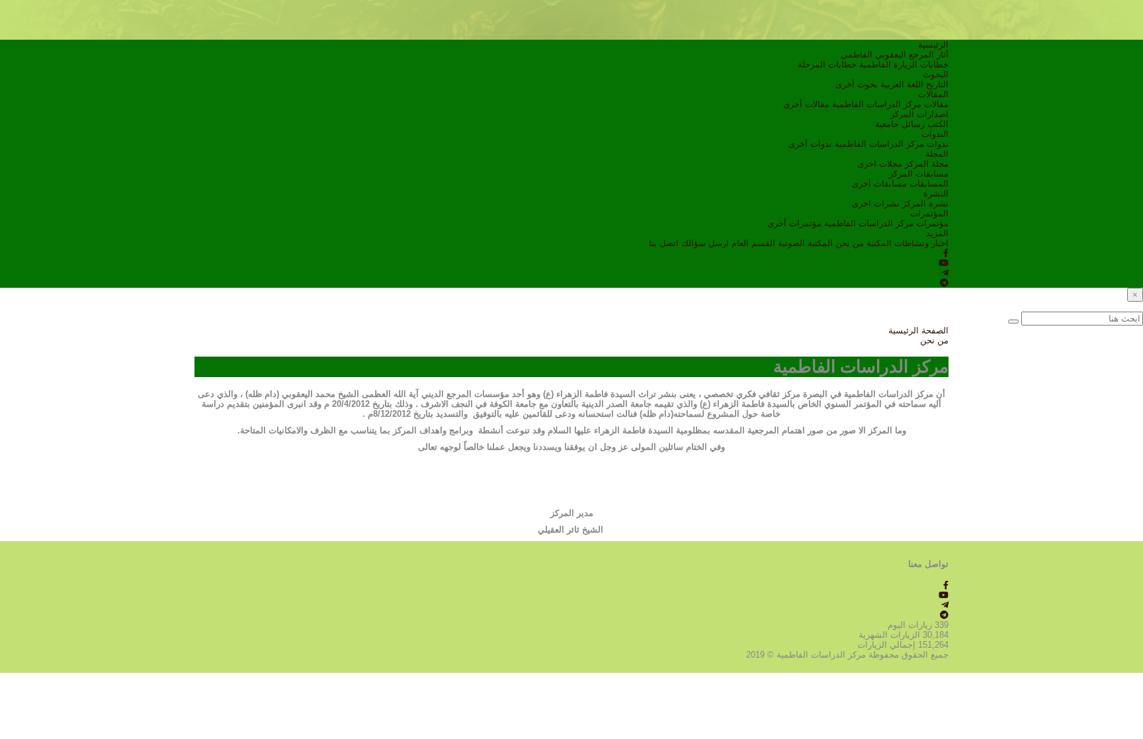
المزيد (937, 233)
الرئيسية (933, 45)
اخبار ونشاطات (921, 243)
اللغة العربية (901, 84)
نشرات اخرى (876, 203)
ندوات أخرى (810, 144)
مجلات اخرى (879, 164)
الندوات (935, 134)
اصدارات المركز (919, 114)
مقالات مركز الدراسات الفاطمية (890, 104)
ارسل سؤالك (705, 243)
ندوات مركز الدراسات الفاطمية (892, 144)
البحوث (936, 74)
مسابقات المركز (919, 174)
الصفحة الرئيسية (918, 330)
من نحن (849, 243)
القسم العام (753, 243)
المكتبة (879, 243)
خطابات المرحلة (827, 64)
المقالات (933, 94)
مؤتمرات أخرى (794, 223)
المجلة (937, 154)
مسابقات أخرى (879, 184)
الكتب (938, 124)
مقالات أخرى (806, 104)
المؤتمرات (929, 213)
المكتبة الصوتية (805, 243)
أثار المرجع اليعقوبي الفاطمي (895, 55)
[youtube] (944, 263)
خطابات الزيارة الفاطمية (904, 64)
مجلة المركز (927, 164)
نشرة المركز (925, 203)
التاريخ (937, 84)
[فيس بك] (946, 253)
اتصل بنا (664, 243)
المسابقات (929, 184)
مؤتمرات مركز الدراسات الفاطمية (886, 223)
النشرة (936, 193)
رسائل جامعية (900, 124)
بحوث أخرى (856, 84)
